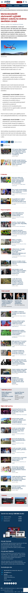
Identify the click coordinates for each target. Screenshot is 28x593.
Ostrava (9, 5)
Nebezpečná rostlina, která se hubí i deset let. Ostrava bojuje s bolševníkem (19, 332)
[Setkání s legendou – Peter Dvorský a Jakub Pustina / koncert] (7, 296)
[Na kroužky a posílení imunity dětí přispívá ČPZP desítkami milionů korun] (6, 469)
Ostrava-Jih (18, 217)
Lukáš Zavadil (14, 185)
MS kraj (3, 5)
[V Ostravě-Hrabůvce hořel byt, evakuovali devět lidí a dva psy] (6, 353)
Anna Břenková (14, 337)
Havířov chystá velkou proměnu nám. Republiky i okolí (19, 223)
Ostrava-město (22, 325)
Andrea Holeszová (15, 326)
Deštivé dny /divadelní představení (18, 302)
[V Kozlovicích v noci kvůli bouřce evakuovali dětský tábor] (6, 460)
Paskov (21, 316)
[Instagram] (7, 583)
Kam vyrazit (6, 291)
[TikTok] (11, 583)
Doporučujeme (6, 210)
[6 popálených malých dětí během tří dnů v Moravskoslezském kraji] (6, 201)
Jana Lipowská (14, 257)
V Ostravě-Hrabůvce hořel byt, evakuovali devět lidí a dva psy (18, 352)
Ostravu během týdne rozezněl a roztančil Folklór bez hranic (18, 322)
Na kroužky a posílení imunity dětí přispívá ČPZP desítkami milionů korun (19, 469)
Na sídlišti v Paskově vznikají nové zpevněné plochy (18, 313)
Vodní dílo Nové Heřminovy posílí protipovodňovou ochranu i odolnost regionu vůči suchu (17, 281)
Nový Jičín (22, 243)
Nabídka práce (7, 390)
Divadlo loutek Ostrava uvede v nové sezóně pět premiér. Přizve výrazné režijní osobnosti (19, 162)
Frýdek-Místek (22, 184)
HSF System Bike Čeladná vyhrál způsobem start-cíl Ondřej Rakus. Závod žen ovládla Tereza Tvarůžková (19, 152)
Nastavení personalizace (9, 591)
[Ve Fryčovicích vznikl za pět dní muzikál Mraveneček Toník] (6, 488)
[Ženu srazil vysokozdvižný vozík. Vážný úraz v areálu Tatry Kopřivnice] (6, 192)
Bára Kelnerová (22, 226)
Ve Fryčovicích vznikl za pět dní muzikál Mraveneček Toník (19, 487)
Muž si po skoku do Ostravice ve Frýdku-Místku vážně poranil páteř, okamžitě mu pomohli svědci (18, 180)
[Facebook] (5, 583)
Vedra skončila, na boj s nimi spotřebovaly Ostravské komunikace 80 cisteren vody (19, 478)
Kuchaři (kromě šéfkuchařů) (19, 393)
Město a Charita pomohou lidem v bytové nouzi (17, 241)
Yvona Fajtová (24, 414)
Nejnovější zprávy (7, 406)
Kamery (4, 495)
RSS (19, 591)
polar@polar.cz (7, 572)
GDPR (15, 591)
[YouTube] (16, 583)
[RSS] (14, 583)
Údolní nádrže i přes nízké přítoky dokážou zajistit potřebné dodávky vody (19, 371)
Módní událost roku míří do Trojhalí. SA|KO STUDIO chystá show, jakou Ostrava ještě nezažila (19, 362)
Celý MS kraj (22, 193)
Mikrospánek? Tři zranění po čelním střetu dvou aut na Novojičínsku (19, 342)
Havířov (17, 226)
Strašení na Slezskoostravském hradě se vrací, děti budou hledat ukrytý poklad (18, 380)
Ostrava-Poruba (23, 234)
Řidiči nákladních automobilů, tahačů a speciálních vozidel (7, 394)
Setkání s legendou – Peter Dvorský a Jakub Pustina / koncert (7, 303)
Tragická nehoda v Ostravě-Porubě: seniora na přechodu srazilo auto (19, 232)
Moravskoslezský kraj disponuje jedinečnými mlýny (18, 440)
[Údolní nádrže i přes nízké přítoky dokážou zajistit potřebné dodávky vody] (6, 371)
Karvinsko (16, 5)
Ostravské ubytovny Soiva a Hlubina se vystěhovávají (18, 214)
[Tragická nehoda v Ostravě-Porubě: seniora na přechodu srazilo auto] (6, 232)
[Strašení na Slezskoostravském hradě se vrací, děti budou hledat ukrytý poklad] (6, 380)
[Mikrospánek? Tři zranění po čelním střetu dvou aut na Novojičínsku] (6, 343)
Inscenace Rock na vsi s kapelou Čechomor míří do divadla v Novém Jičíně (19, 411)
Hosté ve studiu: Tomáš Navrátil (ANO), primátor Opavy (19, 449)
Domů (2, 8)
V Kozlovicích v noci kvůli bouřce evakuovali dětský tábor (19, 459)
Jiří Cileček (20, 24)
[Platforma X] (9, 583)
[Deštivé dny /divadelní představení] (20, 296)
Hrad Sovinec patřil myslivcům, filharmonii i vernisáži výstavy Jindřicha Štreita (19, 421)
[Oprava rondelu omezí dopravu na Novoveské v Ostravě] (6, 263)
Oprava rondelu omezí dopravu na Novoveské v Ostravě (19, 262)
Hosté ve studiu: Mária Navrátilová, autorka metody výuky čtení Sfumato (18, 430)
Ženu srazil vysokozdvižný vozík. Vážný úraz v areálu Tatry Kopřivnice (19, 191)
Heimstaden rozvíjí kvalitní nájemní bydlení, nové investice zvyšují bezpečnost (19, 271)
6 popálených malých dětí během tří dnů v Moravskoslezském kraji (19, 200)
